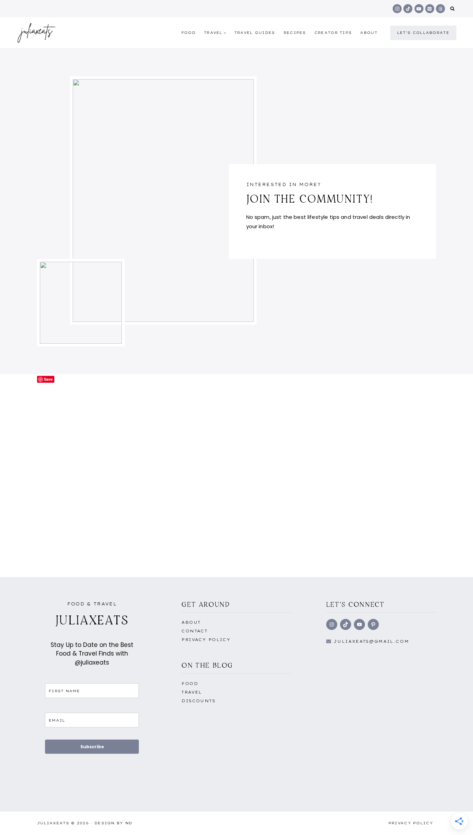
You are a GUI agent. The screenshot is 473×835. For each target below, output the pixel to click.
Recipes (295, 32)
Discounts (198, 700)
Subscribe (92, 747)
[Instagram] (397, 8)
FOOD (188, 32)
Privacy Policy (205, 639)
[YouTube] (418, 8)
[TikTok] (407, 8)
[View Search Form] (452, 9)
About (368, 32)
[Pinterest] (429, 8)
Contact (194, 631)
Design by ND (114, 823)
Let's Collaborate (423, 32)
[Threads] (440, 8)
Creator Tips (333, 32)
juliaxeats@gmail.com (371, 641)
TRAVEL (191, 692)
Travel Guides (254, 32)
